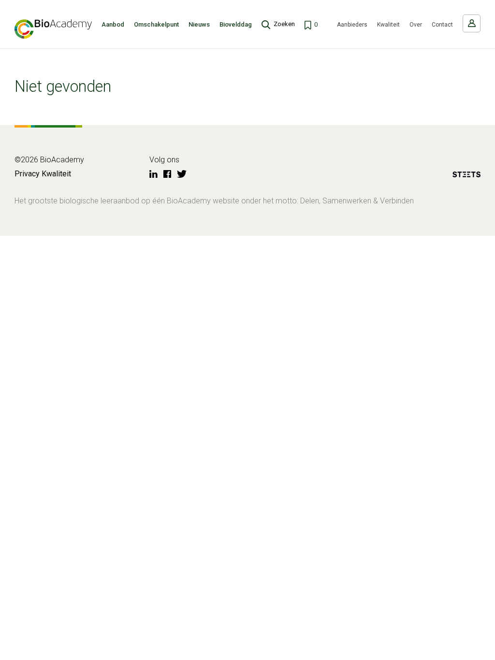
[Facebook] (167, 174)
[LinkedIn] (153, 174)
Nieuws (199, 24)
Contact (442, 24)
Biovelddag (235, 24)
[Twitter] (182, 174)
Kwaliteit (388, 24)
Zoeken (284, 24)
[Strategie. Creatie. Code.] (466, 176)
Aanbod (113, 24)
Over (415, 24)
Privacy (27, 173)
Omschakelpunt (156, 24)
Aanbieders (352, 24)
